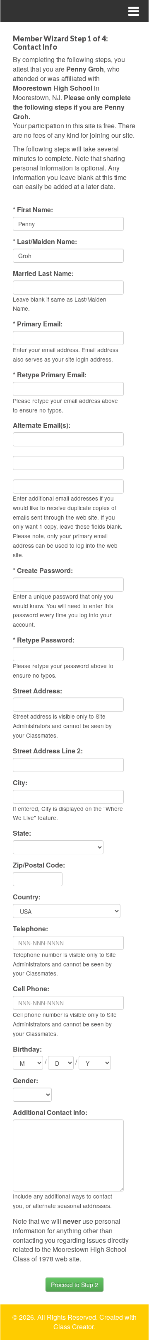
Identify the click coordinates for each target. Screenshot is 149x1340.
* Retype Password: (43, 640)
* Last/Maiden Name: (45, 241)
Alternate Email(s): (41, 425)
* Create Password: (43, 570)
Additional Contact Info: (50, 1112)
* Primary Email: (37, 323)
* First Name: (33, 209)
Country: (27, 896)
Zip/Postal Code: (39, 865)
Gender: (25, 1080)
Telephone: (30, 928)
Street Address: (37, 690)
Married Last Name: (43, 273)
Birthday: (27, 1049)
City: (20, 782)
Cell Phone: (31, 988)
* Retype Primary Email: (50, 374)
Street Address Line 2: (48, 750)
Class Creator (73, 1326)
